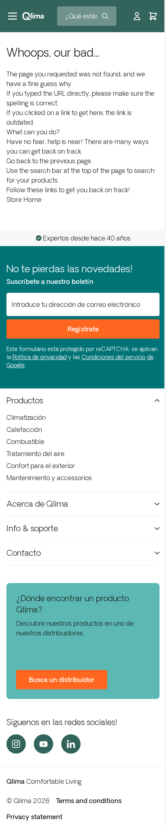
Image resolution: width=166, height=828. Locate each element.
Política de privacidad (39, 357)
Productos (24, 400)
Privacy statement (34, 816)
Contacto (23, 552)
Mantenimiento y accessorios (49, 477)
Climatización (26, 417)
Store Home (24, 199)
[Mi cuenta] (137, 16)
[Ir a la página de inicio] (33, 16)
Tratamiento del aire (35, 453)
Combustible (25, 441)
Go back (18, 160)
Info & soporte (32, 528)
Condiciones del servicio (113, 357)
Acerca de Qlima (37, 503)
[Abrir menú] (12, 16)
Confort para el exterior (40, 465)
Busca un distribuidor (61, 679)
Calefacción (24, 429)
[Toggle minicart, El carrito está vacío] (153, 16)
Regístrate (83, 329)
